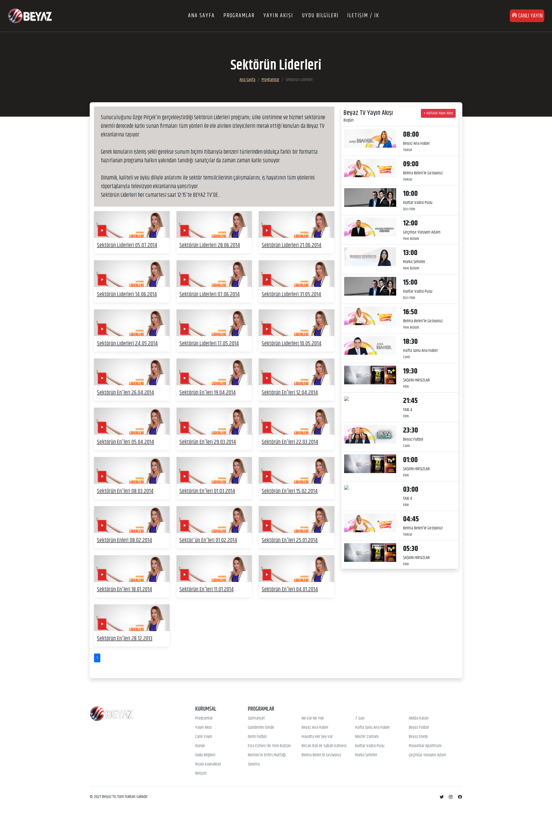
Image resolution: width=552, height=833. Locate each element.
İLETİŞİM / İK (363, 15)
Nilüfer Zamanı (367, 736)
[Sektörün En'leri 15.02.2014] (296, 470)
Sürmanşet (256, 718)
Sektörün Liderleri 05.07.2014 (127, 245)
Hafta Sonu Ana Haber (372, 727)
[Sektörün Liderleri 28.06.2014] (214, 224)
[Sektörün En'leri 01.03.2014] (214, 470)
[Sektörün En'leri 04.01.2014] (296, 568)
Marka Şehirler (366, 755)
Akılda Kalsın (419, 718)
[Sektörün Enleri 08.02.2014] (132, 519)
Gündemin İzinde (261, 727)
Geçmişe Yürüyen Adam (427, 755)
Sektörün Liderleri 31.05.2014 (291, 294)
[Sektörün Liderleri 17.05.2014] (214, 322)
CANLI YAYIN (530, 15)
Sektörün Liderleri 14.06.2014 (127, 294)
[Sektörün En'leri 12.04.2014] (296, 371)
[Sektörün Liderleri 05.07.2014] (132, 224)
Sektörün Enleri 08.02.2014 (124, 540)
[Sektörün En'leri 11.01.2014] (214, 568)
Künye (200, 746)
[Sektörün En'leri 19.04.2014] (214, 371)
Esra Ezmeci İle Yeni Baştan (269, 746)
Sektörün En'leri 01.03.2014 (207, 491)
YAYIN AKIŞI (278, 15)
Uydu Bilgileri (205, 755)
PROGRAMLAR (239, 15)
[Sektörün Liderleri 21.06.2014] (296, 224)
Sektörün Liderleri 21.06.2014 (291, 245)
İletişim (201, 773)
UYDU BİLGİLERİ (320, 15)
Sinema (254, 764)
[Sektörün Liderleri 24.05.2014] (132, 322)
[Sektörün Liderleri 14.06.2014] (132, 273)
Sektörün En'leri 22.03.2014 (290, 442)
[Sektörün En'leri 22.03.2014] (296, 421)
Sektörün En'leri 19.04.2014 (207, 392)
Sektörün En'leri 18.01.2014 (124, 589)
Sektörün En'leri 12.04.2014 (290, 392)
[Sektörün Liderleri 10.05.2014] (296, 322)
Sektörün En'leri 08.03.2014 (125, 491)
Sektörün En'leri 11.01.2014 (206, 589)
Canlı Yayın (203, 736)
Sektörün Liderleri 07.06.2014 (209, 294)
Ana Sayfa (247, 79)
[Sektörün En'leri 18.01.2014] (132, 568)
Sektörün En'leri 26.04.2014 (125, 392)
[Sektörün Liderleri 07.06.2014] (214, 273)
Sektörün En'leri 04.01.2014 (290, 589)
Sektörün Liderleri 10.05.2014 (291, 343)
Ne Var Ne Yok (313, 718)
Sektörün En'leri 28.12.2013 (124, 638)
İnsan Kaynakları (208, 764)
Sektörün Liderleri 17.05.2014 (209, 343)
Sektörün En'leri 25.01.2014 (290, 540)
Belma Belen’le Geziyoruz (321, 755)
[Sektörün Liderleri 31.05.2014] (296, 273)
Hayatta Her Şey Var (317, 736)
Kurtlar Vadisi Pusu (369, 746)
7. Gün (360, 718)
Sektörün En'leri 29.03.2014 (207, 442)
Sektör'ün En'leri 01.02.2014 (208, 540)
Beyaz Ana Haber (315, 727)
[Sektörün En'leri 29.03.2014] (214, 421)
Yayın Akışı (203, 727)
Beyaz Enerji (418, 736)
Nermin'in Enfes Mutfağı (267, 755)
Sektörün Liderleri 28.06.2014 (209, 245)
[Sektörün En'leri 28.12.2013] (132, 617)
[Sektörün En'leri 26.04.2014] (132, 371)
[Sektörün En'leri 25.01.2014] (296, 519)
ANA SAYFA (201, 15)
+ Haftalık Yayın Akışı (438, 113)
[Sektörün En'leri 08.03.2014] (132, 470)
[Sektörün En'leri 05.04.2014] (132, 421)
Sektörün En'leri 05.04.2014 (125, 442)
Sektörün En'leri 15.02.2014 (290, 491)
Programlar (270, 79)
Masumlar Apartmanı (425, 746)
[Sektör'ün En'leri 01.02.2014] (214, 519)
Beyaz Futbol (419, 727)
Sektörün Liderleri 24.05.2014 (127, 343)
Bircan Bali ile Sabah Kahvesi (324, 746)
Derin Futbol (257, 736)
